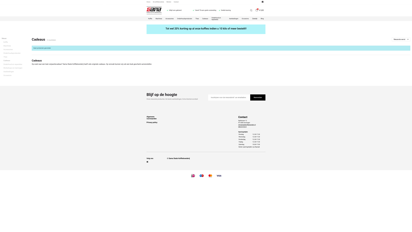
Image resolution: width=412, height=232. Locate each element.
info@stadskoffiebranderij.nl (247, 125)
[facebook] (263, 2)
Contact (176, 2)
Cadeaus (205, 19)
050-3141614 (242, 127)
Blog (262, 19)
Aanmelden (258, 97)
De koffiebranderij (158, 2)
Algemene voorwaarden (152, 118)
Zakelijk (254, 19)
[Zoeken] (251, 10)
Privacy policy (152, 122)
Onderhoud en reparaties (216, 18)
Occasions (245, 19)
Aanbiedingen (233, 19)
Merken (169, 2)
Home (148, 2)
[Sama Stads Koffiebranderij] (154, 10)
